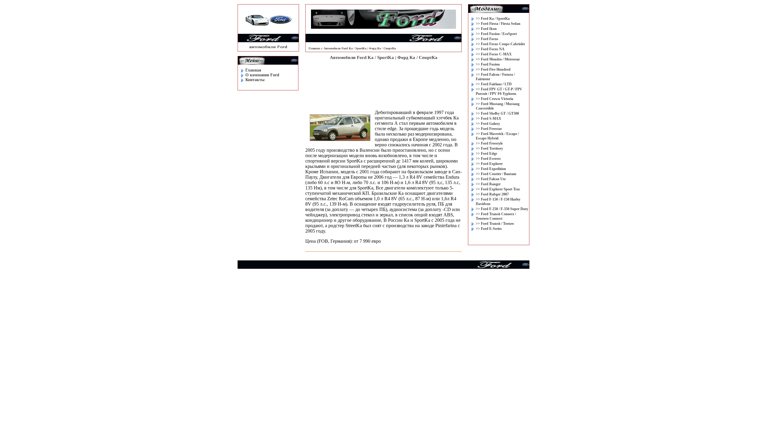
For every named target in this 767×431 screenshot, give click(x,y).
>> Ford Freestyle (489, 143)
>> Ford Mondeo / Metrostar (498, 59)
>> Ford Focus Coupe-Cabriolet (500, 44)
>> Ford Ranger (488, 184)
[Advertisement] (383, 80)
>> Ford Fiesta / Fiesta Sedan (498, 24)
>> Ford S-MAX (488, 118)
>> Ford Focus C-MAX (494, 54)
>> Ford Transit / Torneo (495, 223)
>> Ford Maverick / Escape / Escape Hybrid (497, 136)
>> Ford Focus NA (490, 49)
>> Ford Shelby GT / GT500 (497, 113)
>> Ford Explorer (489, 164)
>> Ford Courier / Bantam (496, 174)
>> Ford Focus (487, 39)
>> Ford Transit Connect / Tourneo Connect (496, 216)
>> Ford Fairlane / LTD (494, 84)
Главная (253, 70)
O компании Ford (262, 75)
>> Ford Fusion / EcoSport (496, 34)
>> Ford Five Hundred (493, 69)
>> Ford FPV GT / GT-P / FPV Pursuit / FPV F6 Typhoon (499, 91)
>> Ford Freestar (489, 129)
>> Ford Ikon (486, 29)
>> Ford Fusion (488, 64)
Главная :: (315, 48)
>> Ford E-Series (489, 229)
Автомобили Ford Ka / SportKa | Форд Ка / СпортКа (360, 48)
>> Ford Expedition (491, 169)
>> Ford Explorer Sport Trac (498, 189)
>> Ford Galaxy (488, 124)
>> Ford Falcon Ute (491, 179)
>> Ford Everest (488, 159)
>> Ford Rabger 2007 (492, 194)
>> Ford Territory (489, 148)
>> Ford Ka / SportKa (493, 18)
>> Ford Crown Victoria (494, 99)
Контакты (255, 80)
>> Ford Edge (486, 153)
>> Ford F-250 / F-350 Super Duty (502, 209)
